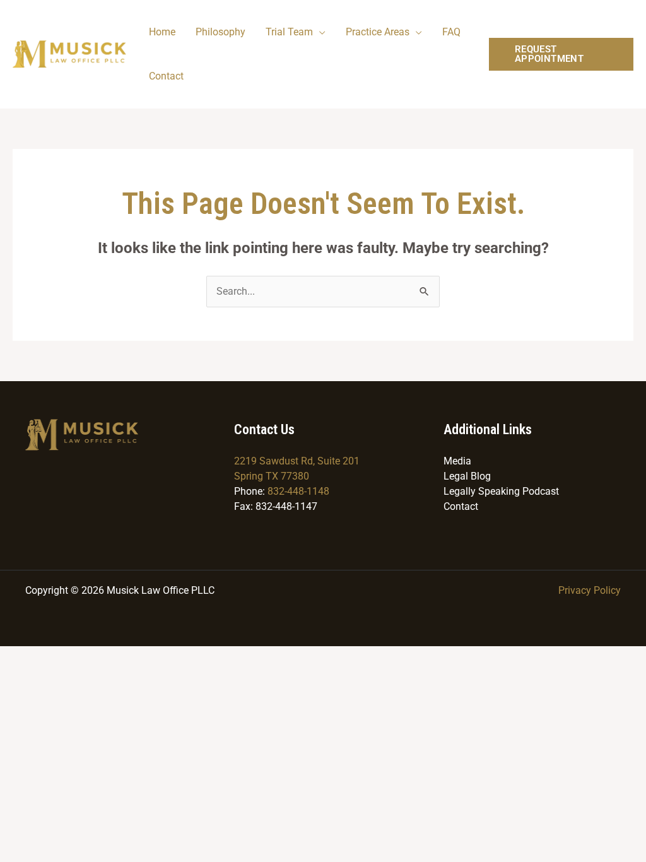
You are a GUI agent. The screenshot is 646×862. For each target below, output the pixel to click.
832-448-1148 (298, 491)
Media (457, 461)
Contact (166, 76)
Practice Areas (377, 32)
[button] (561, 54)
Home (162, 32)
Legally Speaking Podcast (501, 491)
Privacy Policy (589, 590)
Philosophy (220, 32)
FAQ (451, 32)
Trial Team (289, 32)
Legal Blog (467, 476)
